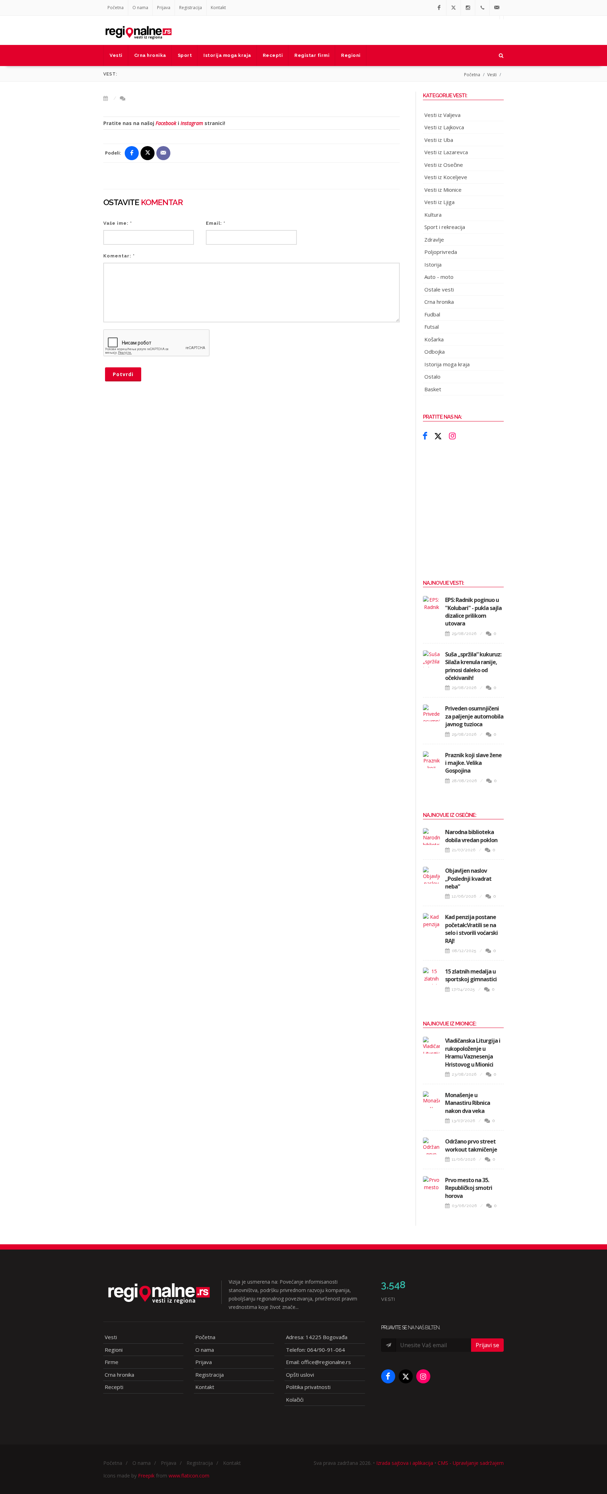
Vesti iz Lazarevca (446, 152)
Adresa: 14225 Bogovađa (316, 1337)
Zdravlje (434, 239)
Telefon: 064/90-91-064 (315, 1349)
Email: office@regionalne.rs (318, 1361)
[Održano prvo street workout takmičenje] (431, 1146)
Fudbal (432, 314)
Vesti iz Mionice (443, 189)
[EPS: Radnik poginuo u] (431, 604)
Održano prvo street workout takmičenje (471, 1145)
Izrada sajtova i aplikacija (404, 1463)
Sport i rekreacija (444, 226)
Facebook (166, 123)
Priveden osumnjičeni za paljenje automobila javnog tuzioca (474, 716)
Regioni (114, 1349)
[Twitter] (453, 7)
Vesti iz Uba (438, 139)
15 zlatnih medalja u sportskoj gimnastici (471, 975)
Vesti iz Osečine (443, 164)
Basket (432, 389)
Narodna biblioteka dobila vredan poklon (471, 836)
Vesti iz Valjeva (442, 114)
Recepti (114, 1386)
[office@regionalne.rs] (497, 7)
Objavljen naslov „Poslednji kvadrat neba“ (468, 878)
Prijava (163, 8)
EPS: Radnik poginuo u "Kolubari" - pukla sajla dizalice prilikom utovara (473, 611)
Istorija (433, 264)
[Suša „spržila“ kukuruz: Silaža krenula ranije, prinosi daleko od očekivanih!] (431, 658)
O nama (140, 8)
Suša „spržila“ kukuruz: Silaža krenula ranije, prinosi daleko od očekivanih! (473, 666)
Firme (111, 1361)
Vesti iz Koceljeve (445, 177)
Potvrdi (123, 374)
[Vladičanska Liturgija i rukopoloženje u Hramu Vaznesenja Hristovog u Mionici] (431, 1045)
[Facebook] (439, 7)
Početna (115, 8)
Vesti (492, 75)
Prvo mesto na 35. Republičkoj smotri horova (468, 1188)
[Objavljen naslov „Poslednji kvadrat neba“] (431, 875)
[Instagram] (468, 7)
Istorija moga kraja (447, 364)
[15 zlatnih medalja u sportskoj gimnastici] (431, 976)
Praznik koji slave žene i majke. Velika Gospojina (473, 763)
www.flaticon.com (189, 1475)
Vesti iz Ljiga (439, 201)
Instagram (192, 123)
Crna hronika (439, 301)
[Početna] (138, 30)
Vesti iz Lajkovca (444, 127)
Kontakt (218, 8)
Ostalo (432, 376)
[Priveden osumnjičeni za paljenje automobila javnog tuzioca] (431, 713)
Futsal (431, 326)
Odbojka (434, 351)
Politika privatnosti (308, 1386)
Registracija (190, 8)
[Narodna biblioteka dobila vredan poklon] (431, 836)
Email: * (216, 223)
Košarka (434, 339)
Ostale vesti (439, 289)
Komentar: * (119, 255)
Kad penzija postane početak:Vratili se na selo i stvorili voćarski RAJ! (471, 928)
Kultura (433, 214)
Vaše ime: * (117, 223)
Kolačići (295, 1399)
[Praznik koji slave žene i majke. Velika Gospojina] (431, 759)
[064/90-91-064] (482, 7)
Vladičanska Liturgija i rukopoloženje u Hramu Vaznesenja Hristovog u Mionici (472, 1052)
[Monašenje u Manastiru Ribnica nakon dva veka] (431, 1099)
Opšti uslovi (300, 1374)
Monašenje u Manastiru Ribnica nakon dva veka (467, 1103)
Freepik (146, 1475)
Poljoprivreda (440, 251)
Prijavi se (487, 1345)
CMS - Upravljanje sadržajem (471, 1463)
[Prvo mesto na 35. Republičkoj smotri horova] (431, 1184)
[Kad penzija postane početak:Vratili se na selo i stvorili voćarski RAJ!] (431, 921)
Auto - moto (438, 276)
